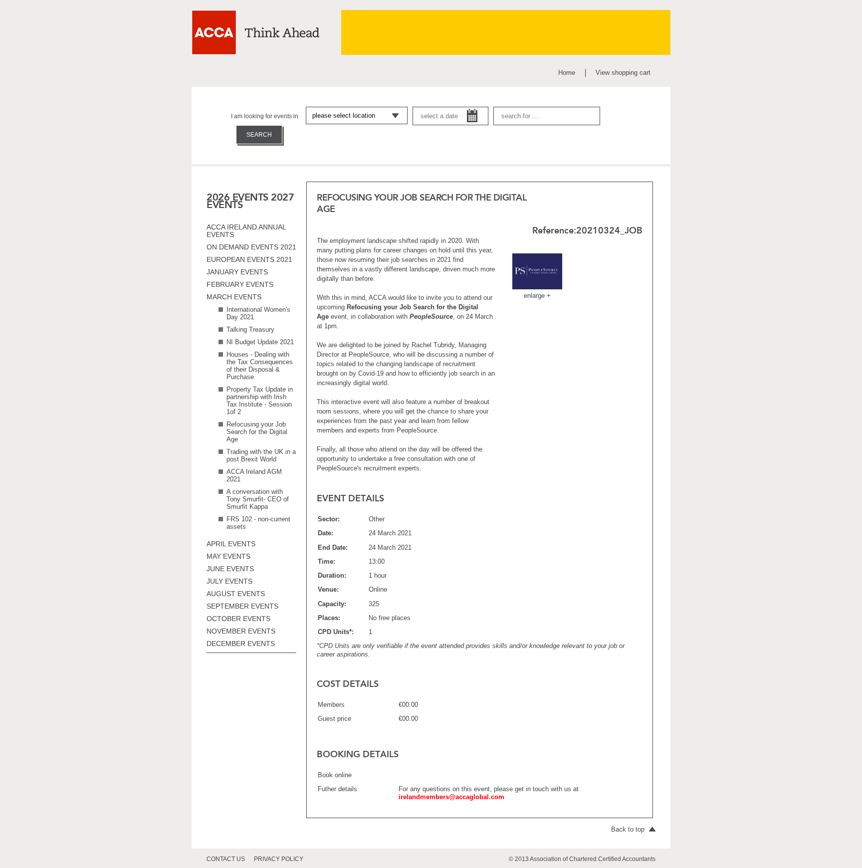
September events (242, 606)
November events (241, 631)
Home (566, 72)
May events (228, 556)
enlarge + (537, 295)
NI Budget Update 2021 (260, 342)
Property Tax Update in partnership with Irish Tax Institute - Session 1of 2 (259, 401)
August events (236, 594)
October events (238, 619)
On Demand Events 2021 (251, 247)
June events (230, 569)
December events (241, 644)
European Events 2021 (249, 259)
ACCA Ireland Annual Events (246, 230)
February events (240, 284)
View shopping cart (623, 72)
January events (237, 272)
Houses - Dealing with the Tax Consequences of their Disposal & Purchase (259, 366)
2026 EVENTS (237, 197)
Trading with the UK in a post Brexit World (261, 455)
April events (231, 544)
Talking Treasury (250, 329)
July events (229, 581)
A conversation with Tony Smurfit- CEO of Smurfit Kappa (257, 499)
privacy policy (278, 859)
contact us (226, 859)
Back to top (628, 829)
